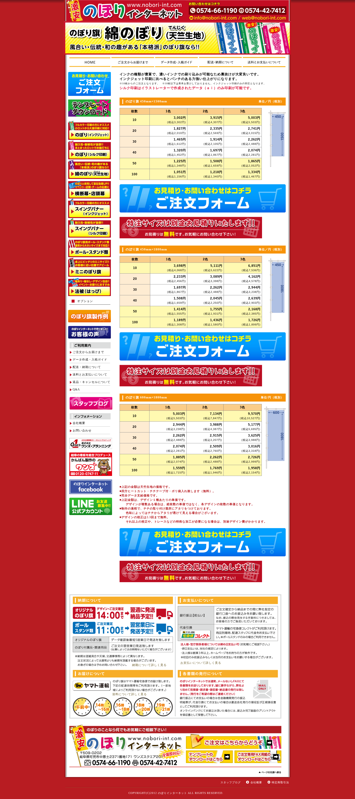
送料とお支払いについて (90, 374)
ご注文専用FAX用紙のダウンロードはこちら (257, 757)
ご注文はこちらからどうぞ (233, 741)
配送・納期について (87, 367)
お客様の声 (89, 332)
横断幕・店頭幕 (89, 188)
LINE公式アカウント (90, 506)
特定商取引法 (280, 782)
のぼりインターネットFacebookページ (90, 487)
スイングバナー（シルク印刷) (89, 228)
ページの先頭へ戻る (269, 772)
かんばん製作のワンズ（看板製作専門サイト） (90, 464)
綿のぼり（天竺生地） (89, 169)
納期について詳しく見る (149, 665)
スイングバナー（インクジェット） (89, 208)
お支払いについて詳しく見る (200, 663)
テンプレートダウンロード (89, 108)
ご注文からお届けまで (88, 352)
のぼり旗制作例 (89, 316)
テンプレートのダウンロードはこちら (209, 757)
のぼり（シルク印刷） (89, 149)
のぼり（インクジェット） (89, 130)
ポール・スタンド (89, 247)
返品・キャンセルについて (91, 382)
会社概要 (79, 423)
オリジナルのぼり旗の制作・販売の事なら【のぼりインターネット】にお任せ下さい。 (120, 10)
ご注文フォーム (89, 84)
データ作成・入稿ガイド (90, 359)
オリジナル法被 (89, 286)
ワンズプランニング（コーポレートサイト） (90, 443)
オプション (85, 301)
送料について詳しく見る (129, 694)
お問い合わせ (82, 430)
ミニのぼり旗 (89, 267)
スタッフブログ (230, 782)
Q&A (76, 389)
